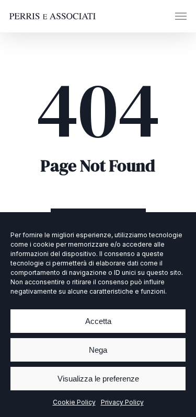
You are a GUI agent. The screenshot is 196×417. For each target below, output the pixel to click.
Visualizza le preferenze (98, 378)
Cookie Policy (74, 402)
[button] (181, 16)
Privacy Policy (122, 402)
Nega (98, 349)
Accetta (98, 321)
